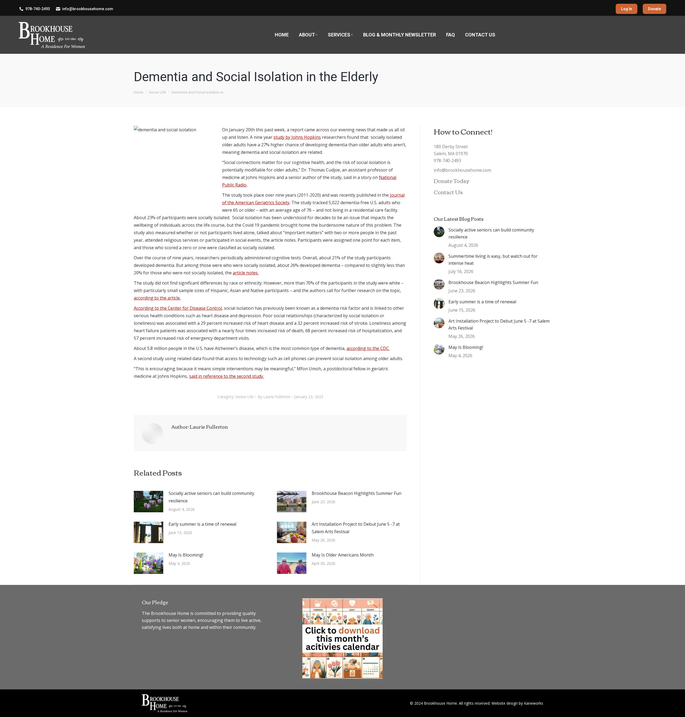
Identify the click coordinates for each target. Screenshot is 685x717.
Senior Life (244, 396)
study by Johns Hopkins (297, 137)
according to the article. (157, 298)
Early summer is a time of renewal (202, 524)
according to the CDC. (368, 348)
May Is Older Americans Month (343, 555)
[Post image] (148, 501)
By (274, 396)
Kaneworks (533, 703)
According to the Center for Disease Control (178, 308)
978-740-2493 (37, 9)
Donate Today (451, 180)
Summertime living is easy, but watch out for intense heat (493, 259)
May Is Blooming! (186, 555)
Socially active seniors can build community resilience (211, 497)
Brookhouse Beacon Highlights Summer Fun (356, 493)
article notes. (245, 273)
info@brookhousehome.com (87, 9)
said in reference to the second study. (226, 376)
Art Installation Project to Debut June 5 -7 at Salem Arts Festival (356, 528)
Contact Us (448, 192)
